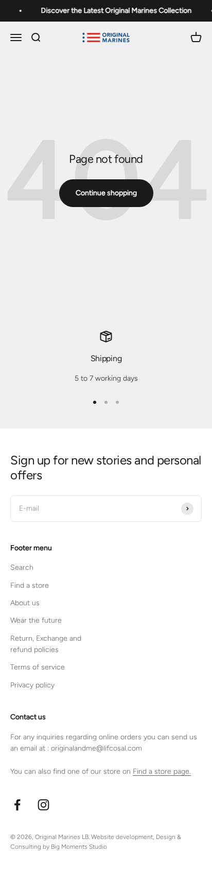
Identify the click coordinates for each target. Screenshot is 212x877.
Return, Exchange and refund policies (45, 644)
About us (25, 603)
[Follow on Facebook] (17, 805)
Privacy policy (32, 685)
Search (21, 567)
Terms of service (37, 667)
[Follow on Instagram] (43, 805)
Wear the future (36, 620)
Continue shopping (106, 193)
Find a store (29, 585)
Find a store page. (162, 771)
